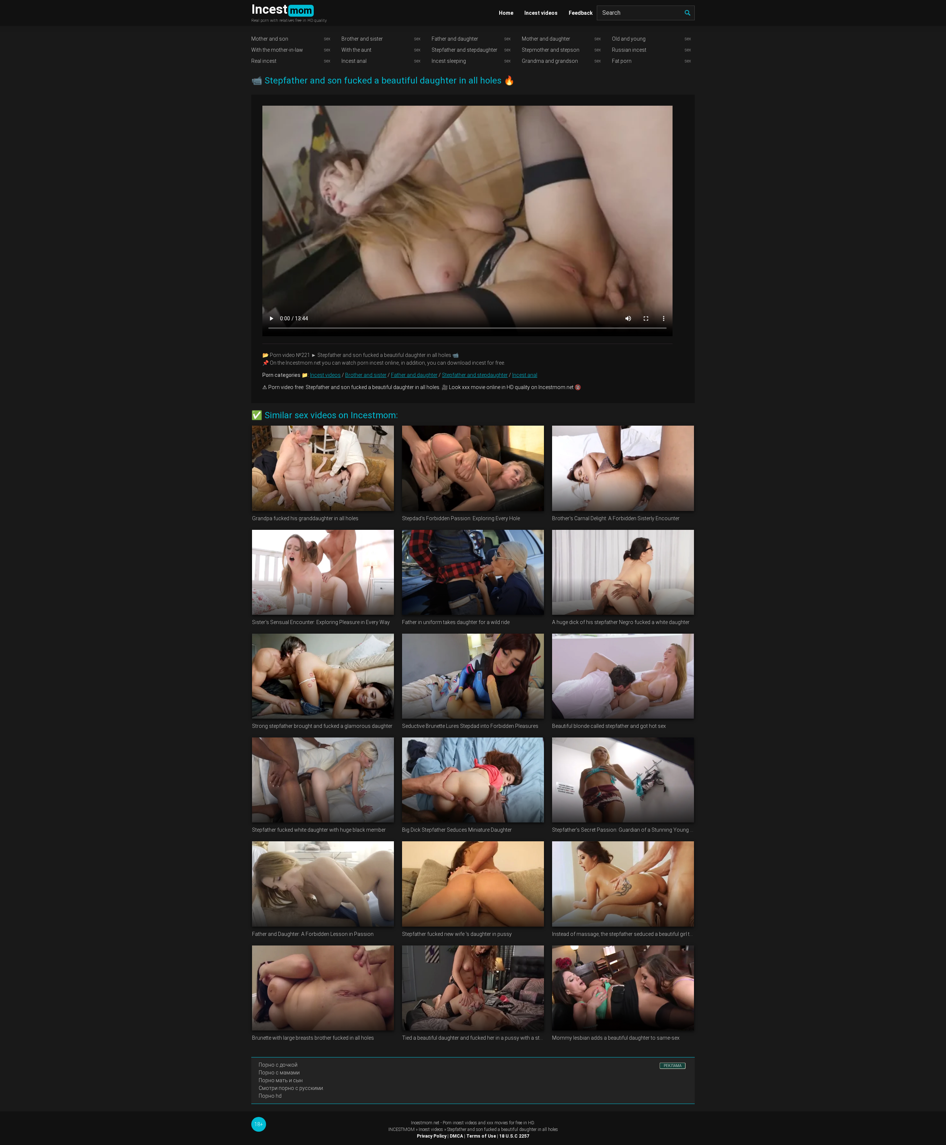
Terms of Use (481, 1136)
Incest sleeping (449, 61)
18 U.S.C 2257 (514, 1136)
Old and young (629, 39)
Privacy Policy (431, 1136)
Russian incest (629, 50)
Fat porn (622, 61)
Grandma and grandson (550, 61)
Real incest (263, 61)
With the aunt (356, 50)
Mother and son (269, 39)
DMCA (456, 1136)
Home (506, 13)
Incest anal (354, 61)
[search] (687, 13)
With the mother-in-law (277, 50)
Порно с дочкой (278, 1065)
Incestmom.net (425, 1122)
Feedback (581, 13)
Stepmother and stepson (550, 50)
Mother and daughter (546, 39)
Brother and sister (362, 39)
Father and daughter (455, 39)
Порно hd (270, 1096)
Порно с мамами (279, 1073)
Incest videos (541, 13)
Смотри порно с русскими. (291, 1088)
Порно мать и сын (281, 1080)
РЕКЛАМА (672, 1066)
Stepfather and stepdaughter (464, 50)
